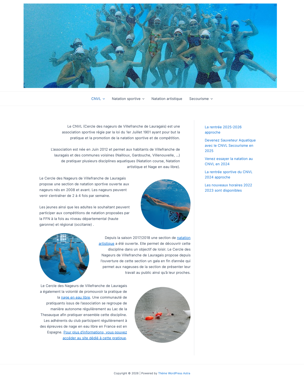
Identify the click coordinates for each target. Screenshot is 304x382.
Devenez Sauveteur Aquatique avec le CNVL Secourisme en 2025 (230, 145)
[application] (103, 99)
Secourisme (199, 99)
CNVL (96, 99)
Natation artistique (166, 99)
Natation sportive (126, 99)
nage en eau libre (75, 297)
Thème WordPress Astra (174, 373)
